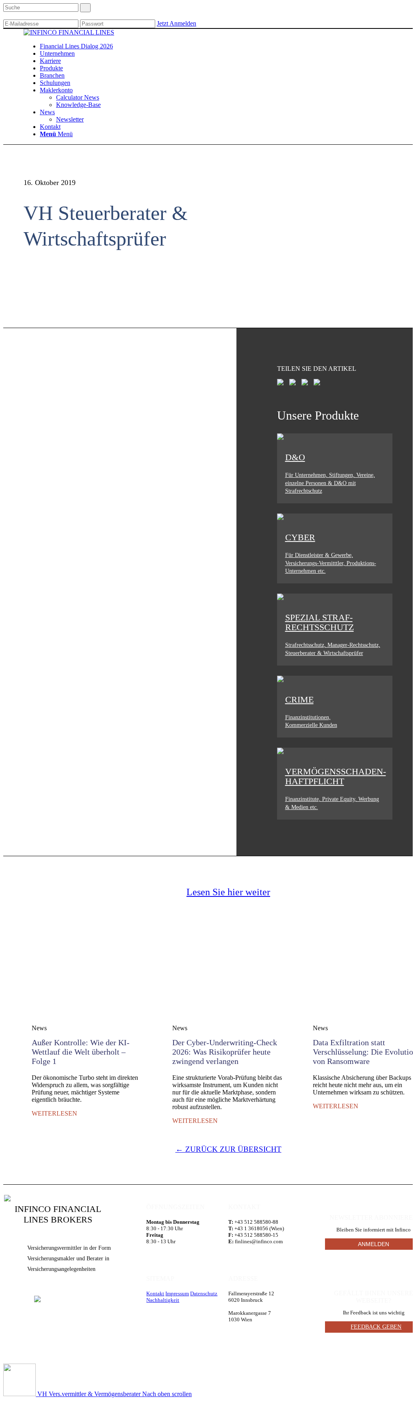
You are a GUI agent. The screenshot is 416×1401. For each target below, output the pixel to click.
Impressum (177, 1293)
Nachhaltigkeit (162, 1300)
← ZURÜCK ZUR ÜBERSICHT (229, 1149)
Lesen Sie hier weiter (228, 892)
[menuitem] (76, 46)
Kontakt (155, 1293)
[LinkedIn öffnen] (37, 1299)
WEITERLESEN (54, 1113)
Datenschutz (203, 1293)
